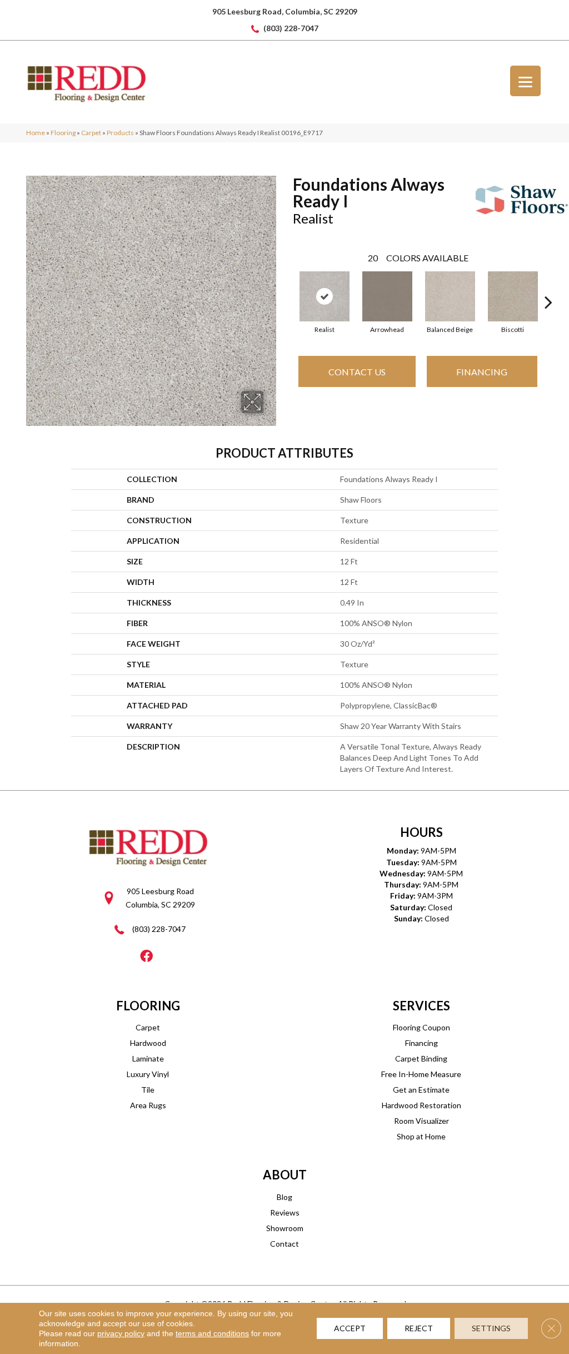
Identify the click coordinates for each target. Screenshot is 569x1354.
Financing (481, 371)
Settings (491, 1328)
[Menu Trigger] (525, 81)
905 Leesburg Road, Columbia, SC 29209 (284, 11)
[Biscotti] (513, 296)
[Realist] (324, 296)
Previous (287, 285)
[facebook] (146, 957)
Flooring (63, 132)
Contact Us (357, 371)
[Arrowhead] (387, 296)
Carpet (91, 132)
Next (548, 285)
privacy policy (120, 1333)
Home (35, 132)
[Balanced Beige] (450, 296)
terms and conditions (212, 1333)
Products (120, 132)
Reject (419, 1328)
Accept (350, 1328)
